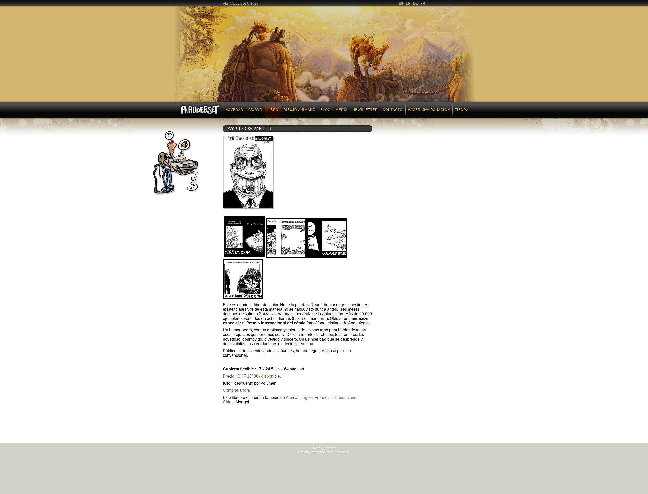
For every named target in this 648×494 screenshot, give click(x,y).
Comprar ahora (236, 390)
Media (342, 110)
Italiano (338, 397)
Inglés (307, 397)
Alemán (293, 397)
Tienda (462, 110)
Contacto (393, 110)
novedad (234, 110)
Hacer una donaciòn (429, 110)
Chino (228, 402)
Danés (352, 397)
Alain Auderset (324, 448)
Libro (272, 110)
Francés (322, 397)
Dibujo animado (299, 110)
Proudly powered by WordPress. (324, 452)
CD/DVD (255, 110)
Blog (325, 110)
